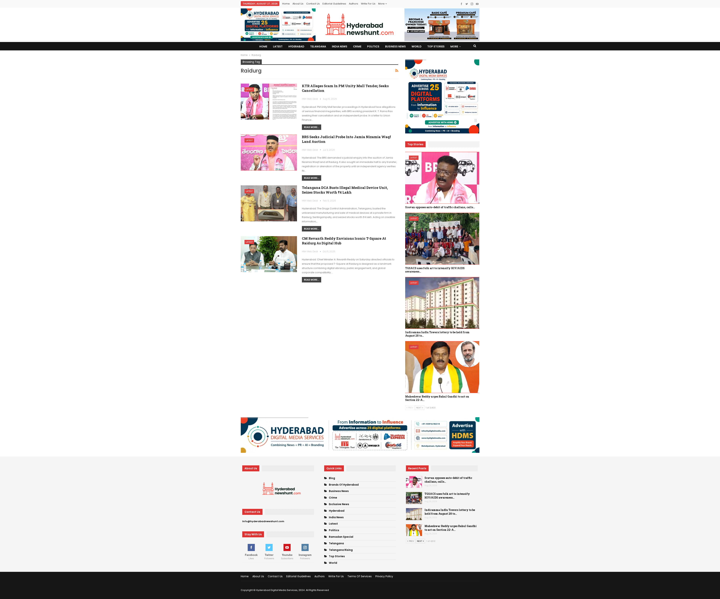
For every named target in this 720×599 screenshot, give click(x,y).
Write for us (368, 3)
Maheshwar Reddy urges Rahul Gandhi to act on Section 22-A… (450, 528)
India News (339, 46)
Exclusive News (339, 504)
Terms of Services (359, 576)
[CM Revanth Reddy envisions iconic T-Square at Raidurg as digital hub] (269, 254)
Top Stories (436, 46)
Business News (395, 46)
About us (297, 3)
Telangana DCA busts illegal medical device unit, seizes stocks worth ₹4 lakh (345, 190)
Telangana (318, 46)
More (381, 3)
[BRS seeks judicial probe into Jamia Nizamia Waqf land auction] (269, 153)
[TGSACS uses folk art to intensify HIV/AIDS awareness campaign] (442, 239)
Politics (373, 46)
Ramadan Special (341, 537)
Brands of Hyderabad (344, 485)
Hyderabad (296, 46)
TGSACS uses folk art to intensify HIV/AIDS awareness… (447, 495)
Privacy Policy (384, 576)
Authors (353, 3)
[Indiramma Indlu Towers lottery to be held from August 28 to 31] (442, 303)
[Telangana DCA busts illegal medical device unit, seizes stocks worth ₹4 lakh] (269, 203)
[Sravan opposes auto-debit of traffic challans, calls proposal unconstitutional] (442, 178)
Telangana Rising (341, 550)
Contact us (313, 3)
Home (286, 3)
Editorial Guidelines (334, 3)
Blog (332, 478)
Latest (278, 46)
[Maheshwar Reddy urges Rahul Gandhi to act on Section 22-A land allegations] (442, 367)
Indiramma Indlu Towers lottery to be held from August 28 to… (449, 511)
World (417, 46)
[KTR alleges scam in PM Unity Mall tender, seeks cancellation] (269, 102)
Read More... (311, 127)
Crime (357, 46)
